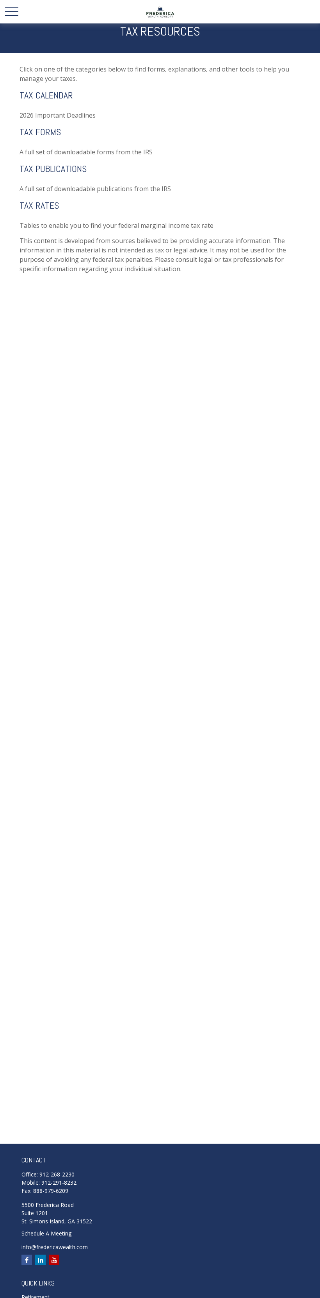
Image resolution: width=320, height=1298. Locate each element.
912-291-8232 (58, 1182)
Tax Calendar (46, 95)
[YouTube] (54, 1260)
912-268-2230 (57, 1174)
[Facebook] (26, 1260)
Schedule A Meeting (46, 1233)
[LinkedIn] (40, 1260)
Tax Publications (53, 169)
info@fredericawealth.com (54, 1247)
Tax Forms (40, 132)
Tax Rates (39, 205)
